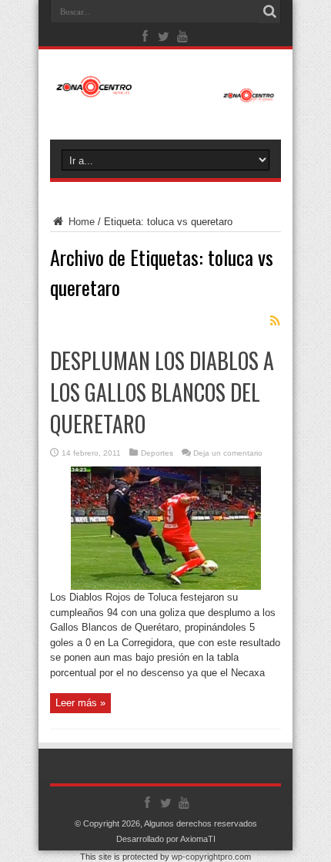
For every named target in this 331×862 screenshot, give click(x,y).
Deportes (157, 453)
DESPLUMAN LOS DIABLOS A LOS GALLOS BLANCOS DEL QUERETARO (162, 392)
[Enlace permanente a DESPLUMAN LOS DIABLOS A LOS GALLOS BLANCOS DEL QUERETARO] (166, 586)
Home (80, 221)
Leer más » (80, 703)
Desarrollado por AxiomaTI (166, 838)
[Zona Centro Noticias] (165, 94)
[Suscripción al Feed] (275, 321)
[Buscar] (269, 11)
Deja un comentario (227, 453)
